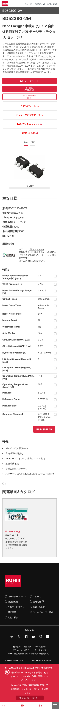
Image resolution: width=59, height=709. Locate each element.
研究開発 (12, 612)
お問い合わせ (52, 4)
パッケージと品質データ (28, 115)
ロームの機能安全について (32, 260)
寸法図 (32, 142)
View (31, 185)
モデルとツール (28, 106)
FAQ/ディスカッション (28, 124)
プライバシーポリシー (22, 650)
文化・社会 (13, 617)
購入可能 (18, 212)
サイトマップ (40, 650)
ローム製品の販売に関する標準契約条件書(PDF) (28, 654)
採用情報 (38, 4)
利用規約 (16, 647)
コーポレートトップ (17, 596)
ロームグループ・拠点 (43, 612)
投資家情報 (13, 601)
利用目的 (27, 647)
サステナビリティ (16, 607)
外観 (26, 142)
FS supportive (36, 249)
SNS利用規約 (40, 647)
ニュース (28, 4)
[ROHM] (5, 3)
